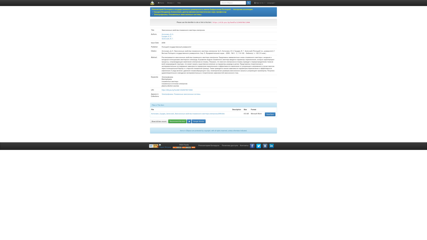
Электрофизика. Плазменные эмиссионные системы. (178, 14)
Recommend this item (177, 121)
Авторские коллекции (243, 9)
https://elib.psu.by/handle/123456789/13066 (177, 90)
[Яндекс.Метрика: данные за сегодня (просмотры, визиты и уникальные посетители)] (165, 146)
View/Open (270, 114)
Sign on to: (260, 3)
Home (161, 3)
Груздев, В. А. (167, 36)
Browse (170, 3)
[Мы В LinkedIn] (271, 146)
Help (179, 3)
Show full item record (159, 121)
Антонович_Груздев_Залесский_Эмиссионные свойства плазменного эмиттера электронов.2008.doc (188, 113)
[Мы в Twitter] (258, 146)
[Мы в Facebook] (252, 146)
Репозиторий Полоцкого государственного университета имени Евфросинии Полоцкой (191, 9)
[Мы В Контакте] (265, 146)
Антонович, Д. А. (168, 34)
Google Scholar (198, 121)
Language (270, 3)
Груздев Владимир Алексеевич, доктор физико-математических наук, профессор (190, 12)
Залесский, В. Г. (167, 38)
